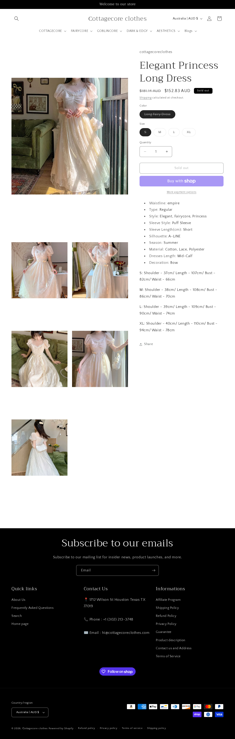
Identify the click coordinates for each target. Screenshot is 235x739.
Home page (19, 624)
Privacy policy (109, 728)
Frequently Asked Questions (32, 608)
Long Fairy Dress (159, 115)
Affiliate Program (168, 600)
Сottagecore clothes (35, 728)
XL (191, 133)
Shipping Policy (167, 608)
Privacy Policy (166, 624)
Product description (170, 640)
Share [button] (148, 344)
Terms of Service (168, 656)
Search (16, 616)
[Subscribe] (153, 570)
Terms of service (132, 728)
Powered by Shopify (61, 728)
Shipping (146, 97)
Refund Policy (166, 616)
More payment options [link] (181, 192)
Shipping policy (156, 728)
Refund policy (86, 728)
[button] (16, 19)
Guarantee (163, 632)
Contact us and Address (173, 648)
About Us (18, 600)
